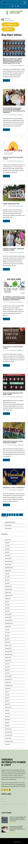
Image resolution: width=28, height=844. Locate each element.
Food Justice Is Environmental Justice (13, 347)
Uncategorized (21, 65)
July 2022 (7, 573)
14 (17, 514)
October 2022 (8, 564)
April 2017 (7, 701)
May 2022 (7, 580)
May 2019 (7, 635)
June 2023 (7, 546)
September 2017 (9, 685)
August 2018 (8, 660)
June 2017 (7, 694)
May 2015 (7, 722)
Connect (3, 806)
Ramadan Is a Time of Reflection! (13, 487)
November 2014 (8, 735)
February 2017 (8, 707)
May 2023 (7, 549)
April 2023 (7, 552)
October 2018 (8, 657)
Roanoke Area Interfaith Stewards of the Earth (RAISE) (13, 804)
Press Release (20, 114)
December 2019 (8, 620)
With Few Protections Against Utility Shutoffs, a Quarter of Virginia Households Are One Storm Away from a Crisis (12, 61)
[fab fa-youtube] (18, 6)
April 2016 (7, 716)
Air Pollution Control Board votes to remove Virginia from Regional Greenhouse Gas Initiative (14, 298)
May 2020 (7, 608)
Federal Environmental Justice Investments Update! (13, 442)
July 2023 (7, 542)
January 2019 (8, 648)
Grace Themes (17, 842)
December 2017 (8, 679)
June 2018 (7, 666)
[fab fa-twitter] (12, 6)
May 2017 (7, 698)
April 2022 (7, 583)
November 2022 (8, 561)
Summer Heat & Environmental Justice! (13, 158)
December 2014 (8, 732)
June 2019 (7, 632)
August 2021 (8, 598)
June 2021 (7, 604)
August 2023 (8, 539)
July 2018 (7, 663)
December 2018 (8, 651)
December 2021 (8, 589)
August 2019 (8, 626)
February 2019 (8, 645)
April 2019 (7, 639)
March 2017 (7, 704)
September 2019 (9, 623)
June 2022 (7, 577)
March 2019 (7, 642)
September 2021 (9, 595)
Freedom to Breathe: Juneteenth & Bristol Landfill (13, 249)
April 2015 (7, 725)
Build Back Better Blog (10, 522)
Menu (4, 2)
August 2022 (8, 570)
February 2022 (8, 586)
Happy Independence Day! (11, 204)
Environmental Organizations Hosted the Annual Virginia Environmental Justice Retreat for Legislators (14, 110)
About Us (3, 801)
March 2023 (7, 555)
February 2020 (8, 614)
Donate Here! (8, 29)
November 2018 (8, 654)
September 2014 (9, 741)
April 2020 (7, 611)
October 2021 (8, 592)
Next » (21, 514)
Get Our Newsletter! (10, 24)
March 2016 (7, 719)
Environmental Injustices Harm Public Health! (13, 393)
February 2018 (8, 676)
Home (2, 799)
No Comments (13, 65)
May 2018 (7, 670)
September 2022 (9, 567)
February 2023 (8, 558)
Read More (6, 80)
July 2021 (7, 601)
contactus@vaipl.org (9, 20)
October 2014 (8, 738)
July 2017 (7, 691)
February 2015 (8, 729)
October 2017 (8, 682)
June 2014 (7, 744)
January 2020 (8, 617)
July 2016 (7, 710)
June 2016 (7, 713)
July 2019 (7, 629)
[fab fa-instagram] (15, 6)
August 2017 (8, 688)
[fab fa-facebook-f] (10, 6)
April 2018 (7, 673)
